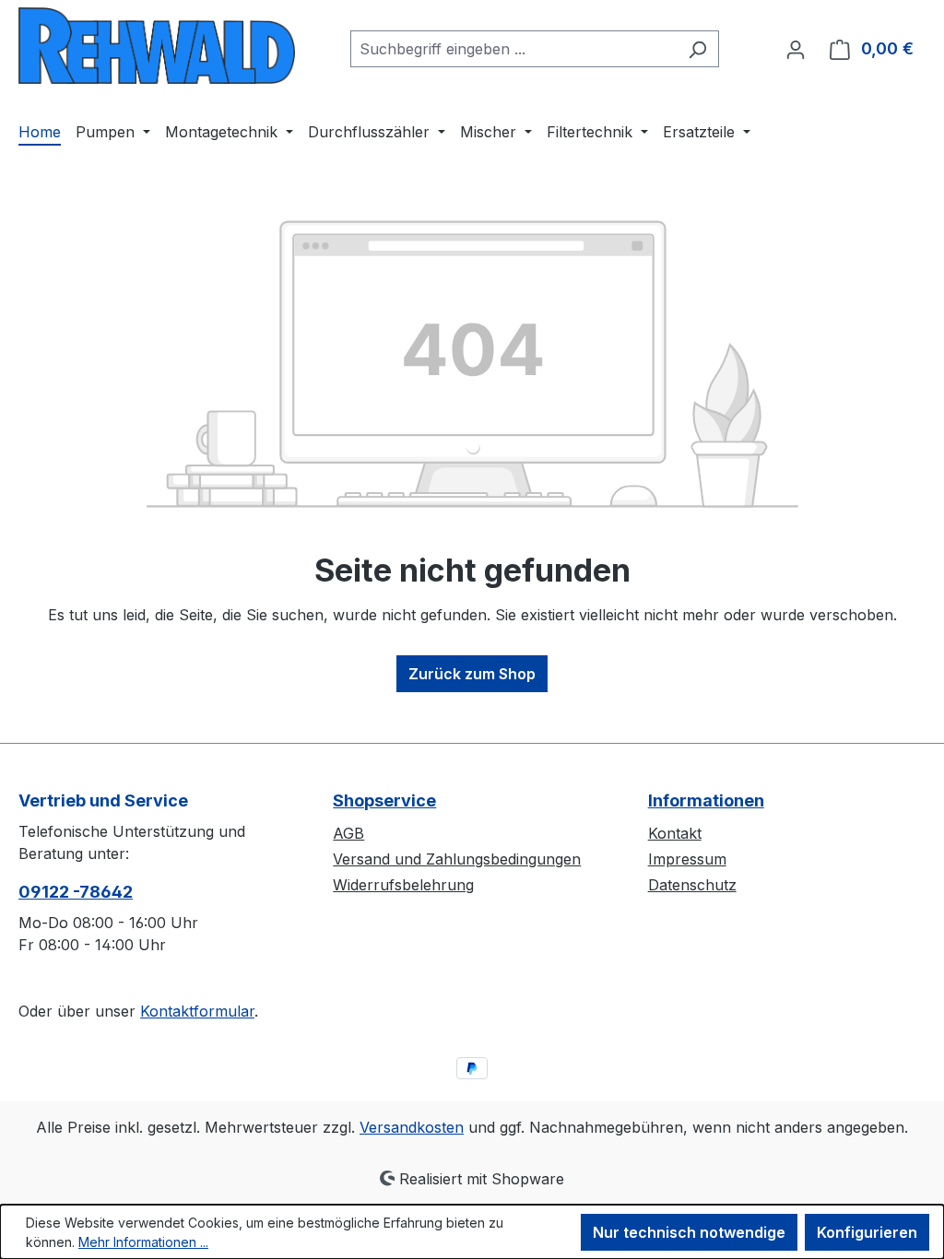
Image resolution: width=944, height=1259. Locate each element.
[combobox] (513, 48)
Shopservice (384, 800)
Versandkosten (412, 1127)
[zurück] (156, 45)
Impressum (687, 859)
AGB (348, 833)
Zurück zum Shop (472, 674)
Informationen (706, 800)
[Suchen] (697, 48)
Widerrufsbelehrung (403, 885)
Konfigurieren (867, 1232)
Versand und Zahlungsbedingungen (457, 859)
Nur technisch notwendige (689, 1232)
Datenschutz (692, 885)
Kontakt (675, 833)
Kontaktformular (197, 1011)
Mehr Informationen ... (143, 1242)
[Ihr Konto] (795, 48)
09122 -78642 (75, 891)
